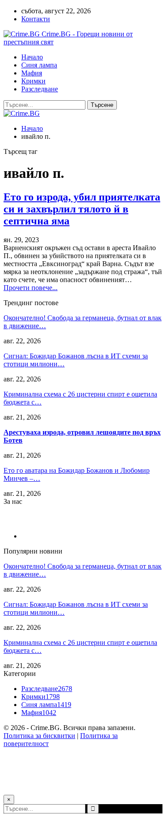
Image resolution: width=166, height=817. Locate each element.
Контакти (35, 19)
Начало (32, 57)
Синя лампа (39, 65)
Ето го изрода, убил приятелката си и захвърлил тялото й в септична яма (82, 209)
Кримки (33, 81)
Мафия (31, 73)
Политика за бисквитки (39, 735)
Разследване (39, 89)
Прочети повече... (31, 287)
